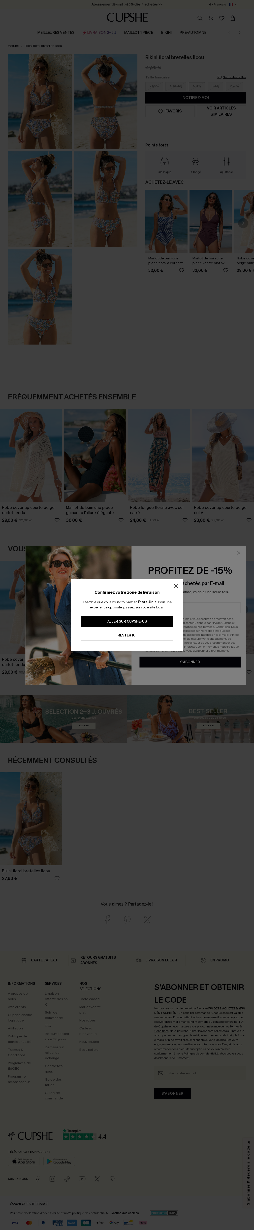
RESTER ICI (127, 635)
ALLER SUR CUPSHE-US (127, 621)
